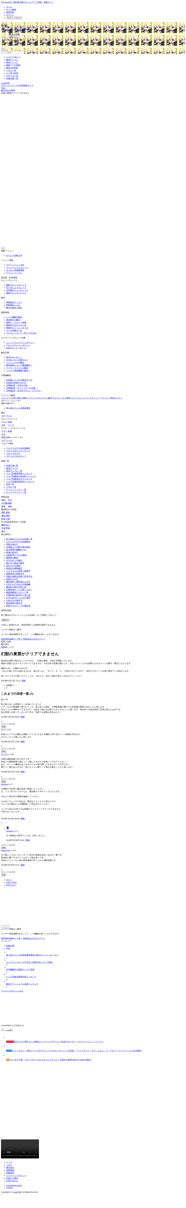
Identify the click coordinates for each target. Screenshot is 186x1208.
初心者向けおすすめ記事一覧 (19, 539)
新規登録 (10, 12)
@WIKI (9, 1188)
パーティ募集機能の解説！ (18, 371)
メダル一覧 (11, 70)
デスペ (4, 422)
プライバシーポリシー (16, 1175)
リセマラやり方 (13, 453)
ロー (3, 729)
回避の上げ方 (12, 579)
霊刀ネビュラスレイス (16, 288)
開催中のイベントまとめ (17, 328)
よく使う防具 (12, 73)
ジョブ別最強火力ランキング (19, 479)
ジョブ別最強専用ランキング (19, 474)
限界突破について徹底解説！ (19, 365)
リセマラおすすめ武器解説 (18, 448)
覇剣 (3, 500)
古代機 (4, 503)
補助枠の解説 (12, 558)
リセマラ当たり (13, 57)
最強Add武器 (12, 68)
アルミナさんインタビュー (18, 345)
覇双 (3, 512)
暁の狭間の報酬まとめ (16, 550)
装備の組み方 (12, 552)
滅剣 (10, 503)
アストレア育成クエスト (111, 398)
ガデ (3, 416)
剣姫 (10, 422)
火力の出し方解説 (14, 560)
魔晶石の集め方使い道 (16, 587)
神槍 (3, 506)
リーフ (11, 425)
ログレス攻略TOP (14, 255)
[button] (95, 40)
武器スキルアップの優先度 (18, 606)
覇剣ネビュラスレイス (16, 285)
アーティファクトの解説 (17, 368)
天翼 (8, 519)
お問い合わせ (12, 1181)
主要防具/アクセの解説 (16, 555)
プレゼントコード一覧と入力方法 (21, 333)
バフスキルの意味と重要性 (18, 571)
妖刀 (8, 525)
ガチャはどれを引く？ (16, 456)
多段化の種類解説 (14, 568)
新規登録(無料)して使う (12, 639)
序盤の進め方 (12, 544)
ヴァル (9, 416)
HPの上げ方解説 (13, 566)
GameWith (17, 1192)
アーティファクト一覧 (16, 490)
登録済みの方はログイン (34, 639)
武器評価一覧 (12, 78)
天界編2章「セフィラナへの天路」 (21, 388)
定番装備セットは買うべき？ (19, 590)
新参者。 (5, 647)
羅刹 (8, 512)
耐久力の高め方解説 (15, 563)
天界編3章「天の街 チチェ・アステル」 (24, 391)
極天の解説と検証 (14, 308)
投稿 (3, 727)
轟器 (3, 525)
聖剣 (8, 528)
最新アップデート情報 (16, 322)
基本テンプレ (12, 62)
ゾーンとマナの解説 (15, 363)
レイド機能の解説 (14, 317)
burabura (4, 784)
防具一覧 (10, 484)
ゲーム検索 (11, 10)
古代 (3, 425)
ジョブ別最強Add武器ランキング (21, 476)
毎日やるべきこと (14, 357)
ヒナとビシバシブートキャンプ (85, 398)
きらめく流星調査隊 (15, 270)
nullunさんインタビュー (16, 348)
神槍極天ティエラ (14, 302)
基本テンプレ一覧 (14, 471)
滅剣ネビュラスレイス (16, 293)
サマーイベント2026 (15, 265)
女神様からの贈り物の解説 (18, 547)
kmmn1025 (5, 850)
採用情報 (10, 1170)
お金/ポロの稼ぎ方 (14, 600)
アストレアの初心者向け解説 (14, 398)
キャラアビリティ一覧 (16, 492)
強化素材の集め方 (14, 603)
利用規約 (10, 1173)
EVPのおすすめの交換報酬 (18, 584)
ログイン (10, 15)
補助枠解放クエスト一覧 (17, 592)
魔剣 (8, 516)
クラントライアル (14, 273)
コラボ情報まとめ (14, 330)
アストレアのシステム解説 (40, 398)
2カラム (10, 18)
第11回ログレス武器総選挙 (18, 408)
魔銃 (3, 516)
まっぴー (5, 754)
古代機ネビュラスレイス (17, 290)
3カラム (18, 18)
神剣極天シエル (13, 305)
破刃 (3, 531)
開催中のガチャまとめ (16, 325)
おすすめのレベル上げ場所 (18, 598)
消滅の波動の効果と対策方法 (19, 576)
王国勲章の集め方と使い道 (18, 595)
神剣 (10, 506)
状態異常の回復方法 (15, 574)
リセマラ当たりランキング (18, 451)
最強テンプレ (12, 60)
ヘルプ (9, 1165)
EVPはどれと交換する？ (17, 360)
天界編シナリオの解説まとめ (19, 380)
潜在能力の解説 (13, 320)
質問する (5, 620)
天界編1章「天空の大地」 (17, 385)
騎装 (3, 519)
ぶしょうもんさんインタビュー (20, 342)
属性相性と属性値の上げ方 (18, 582)
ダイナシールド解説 (62, 398)
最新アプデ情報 (13, 65)
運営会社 (10, 1167)
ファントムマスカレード (17, 267)
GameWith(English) (14, 1185)
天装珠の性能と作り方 (16, 383)
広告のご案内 (12, 1178)
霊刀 (10, 500)
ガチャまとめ (12, 76)
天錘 (3, 528)
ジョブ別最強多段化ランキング (20, 482)
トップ (9, 1162)
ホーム (9, 7)
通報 (24, 681)
